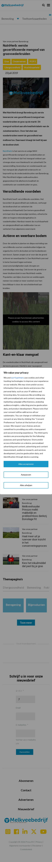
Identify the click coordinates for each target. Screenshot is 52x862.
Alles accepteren (26, 464)
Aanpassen (26, 474)
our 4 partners (17, 377)
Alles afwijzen (26, 485)
